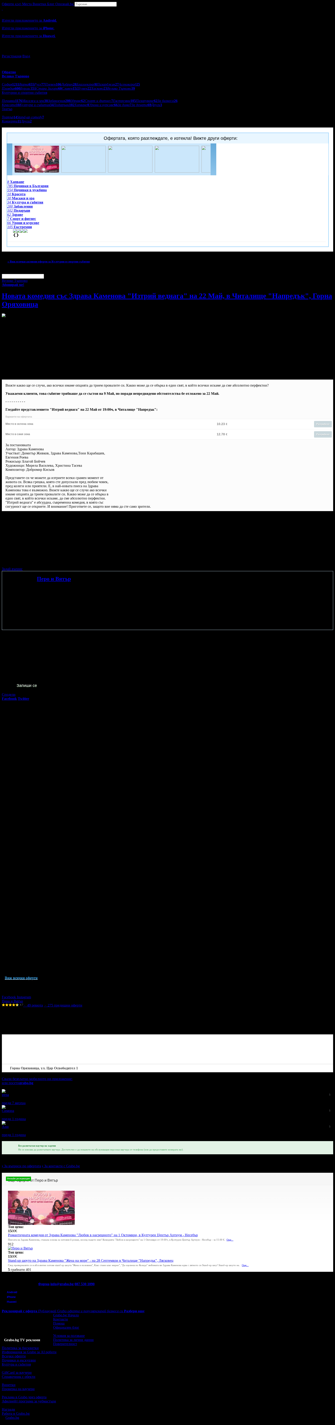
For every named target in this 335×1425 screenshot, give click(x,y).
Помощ (58, 1323)
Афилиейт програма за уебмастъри (29, 1401)
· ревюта (33, 1005)
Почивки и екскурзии (19, 1360)
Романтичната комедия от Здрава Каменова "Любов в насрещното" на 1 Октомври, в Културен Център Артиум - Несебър (103, 1235)
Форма (43, 1284)
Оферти (11, 4)
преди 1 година (14, 1119)
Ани (5, 1127)
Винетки (8, 1385)
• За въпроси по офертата (21, 1166)
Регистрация (11, 56)
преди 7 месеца (14, 1103)
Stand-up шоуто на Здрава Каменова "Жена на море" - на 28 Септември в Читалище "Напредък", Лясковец (90, 1260)
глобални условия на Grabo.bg (57, 561)
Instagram (24, 997)
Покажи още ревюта (18, 1139)
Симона (8, 1111)
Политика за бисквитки (20, 1348)
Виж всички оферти (21, 978)
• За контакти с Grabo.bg (61, 1166)
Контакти (60, 1319)
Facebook (9, 997)
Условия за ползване (69, 1336)
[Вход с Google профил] (167, 51)
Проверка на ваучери (18, 1389)
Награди (8, 1409)
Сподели (8, 694)
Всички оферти (14, 1356)
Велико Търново (15, 281)
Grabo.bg (12, 1418)
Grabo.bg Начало (66, 1315)
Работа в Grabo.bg (16, 1413)
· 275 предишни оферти (63, 1005)
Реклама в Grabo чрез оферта (24, 1397)
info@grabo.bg (62, 1284)
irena (5, 1095)
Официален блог (66, 1327)
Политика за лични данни (73, 1340)
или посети (17, 1083)
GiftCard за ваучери (17, 1372)
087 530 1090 (85, 1284)
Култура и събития (16, 1364)
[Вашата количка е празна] (2, 8)
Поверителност (65, 1344)
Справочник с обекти (18, 1377)
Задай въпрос (12, 569)
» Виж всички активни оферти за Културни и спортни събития (49, 261)
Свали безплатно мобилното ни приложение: (37, 1079)
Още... (230, 1239)
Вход (26, 56)
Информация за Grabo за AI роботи (29, 1352)
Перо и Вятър (54, 579)
